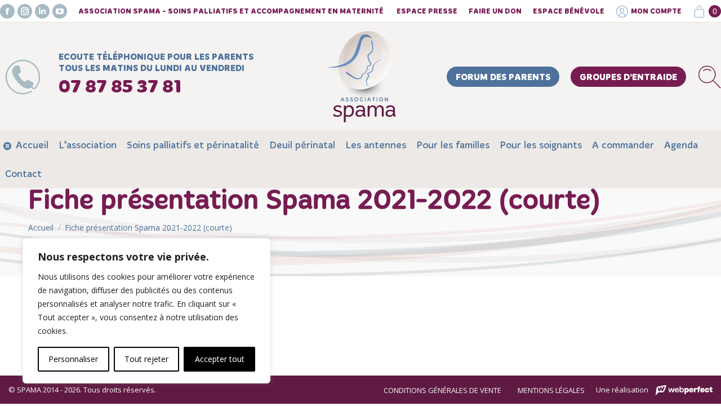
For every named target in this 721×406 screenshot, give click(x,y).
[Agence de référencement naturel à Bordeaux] (684, 390)
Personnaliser (73, 359)
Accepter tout (219, 359)
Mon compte (656, 11)
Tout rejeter (146, 359)
